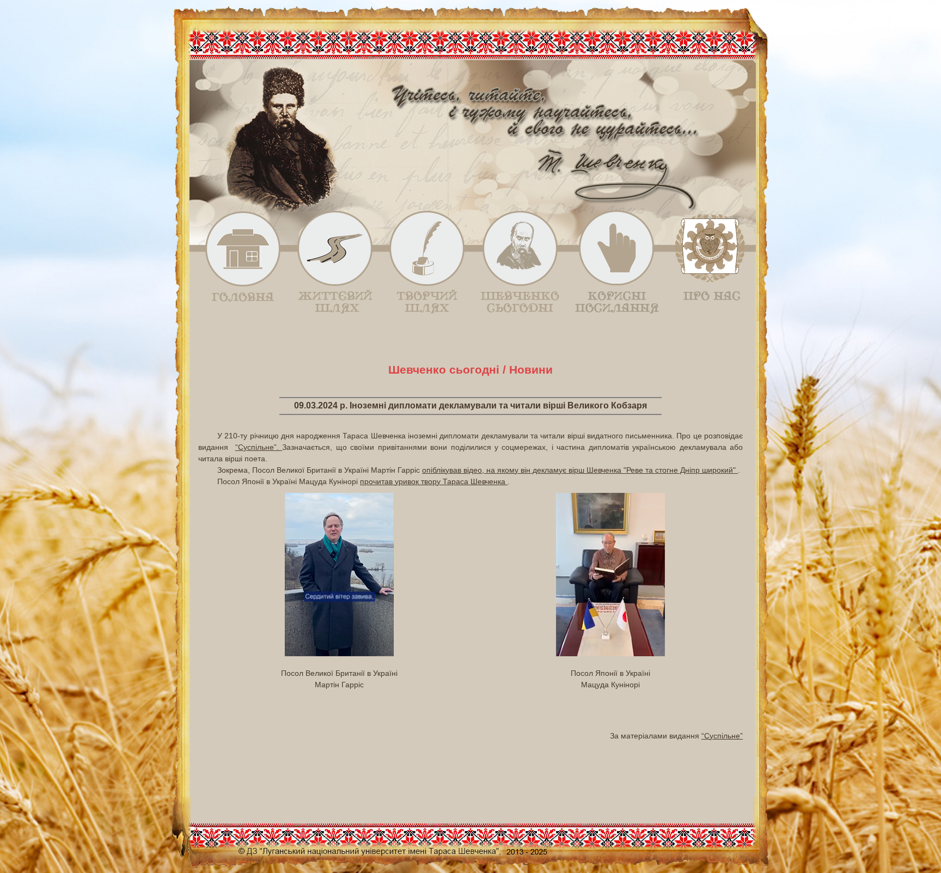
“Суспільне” (722, 735)
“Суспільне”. (258, 447)
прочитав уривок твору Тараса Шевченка (434, 481)
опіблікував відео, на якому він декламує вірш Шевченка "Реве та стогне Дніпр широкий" (580, 470)
